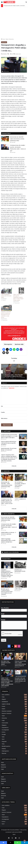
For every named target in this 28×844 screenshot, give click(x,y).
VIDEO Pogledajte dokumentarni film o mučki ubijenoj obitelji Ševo (8, 540)
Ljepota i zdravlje (6, 704)
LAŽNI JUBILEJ (18, 589)
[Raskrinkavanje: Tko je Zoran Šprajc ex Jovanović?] (23, 450)
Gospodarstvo (5, 727)
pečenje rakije (19, 344)
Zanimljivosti (5, 701)
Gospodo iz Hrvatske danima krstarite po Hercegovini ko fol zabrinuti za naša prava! (6, 314)
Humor (3, 706)
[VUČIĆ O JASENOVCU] (21, 494)
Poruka (3, 619)
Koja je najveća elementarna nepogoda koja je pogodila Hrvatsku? (8, 443)
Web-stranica (4, 418)
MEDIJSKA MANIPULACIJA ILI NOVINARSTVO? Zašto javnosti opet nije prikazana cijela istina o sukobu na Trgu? (7, 573)
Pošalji (3, 640)
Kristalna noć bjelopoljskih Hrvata (20, 570)
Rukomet (4, 753)
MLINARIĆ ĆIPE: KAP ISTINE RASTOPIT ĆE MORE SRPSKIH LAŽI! (20, 679)
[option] (14, 372)
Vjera (3, 736)
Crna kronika (5, 722)
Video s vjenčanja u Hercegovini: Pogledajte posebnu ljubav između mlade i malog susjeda (18, 297)
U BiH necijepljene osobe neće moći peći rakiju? (6, 296)
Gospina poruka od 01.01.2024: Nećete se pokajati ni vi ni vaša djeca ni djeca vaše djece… (9, 436)
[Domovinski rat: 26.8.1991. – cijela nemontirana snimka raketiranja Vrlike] (5, 138)
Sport (3, 739)
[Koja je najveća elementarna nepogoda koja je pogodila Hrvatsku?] (23, 443)
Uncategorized (5, 729)
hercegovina (8, 344)
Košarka (4, 748)
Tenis (3, 743)
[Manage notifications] (24, 841)
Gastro (3, 708)
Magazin (4, 699)
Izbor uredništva (5, 694)
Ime (2, 406)
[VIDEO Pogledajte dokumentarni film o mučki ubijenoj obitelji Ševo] (23, 541)
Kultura (3, 732)
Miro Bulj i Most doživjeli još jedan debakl (5, 663)
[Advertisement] (14, 23)
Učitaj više (14, 466)
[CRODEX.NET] (9, 2)
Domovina (11, 39)
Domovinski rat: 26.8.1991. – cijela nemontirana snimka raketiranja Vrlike (17, 138)
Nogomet (4, 741)
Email (3, 614)
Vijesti (7, 39)
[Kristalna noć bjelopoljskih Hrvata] (21, 564)
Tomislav (14, 358)
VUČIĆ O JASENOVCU (9, 5)
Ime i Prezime (5, 608)
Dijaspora (4, 725)
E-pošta (3, 412)
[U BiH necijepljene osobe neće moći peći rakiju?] (6, 290)
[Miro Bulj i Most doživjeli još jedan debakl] (7, 656)
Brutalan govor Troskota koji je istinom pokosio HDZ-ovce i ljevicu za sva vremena (7, 591)
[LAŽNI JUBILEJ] (21, 584)
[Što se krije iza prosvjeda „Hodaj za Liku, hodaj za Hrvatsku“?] (21, 477)
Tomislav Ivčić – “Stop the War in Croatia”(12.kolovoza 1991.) (14, 375)
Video (3, 697)
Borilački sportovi (6, 746)
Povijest (4, 734)
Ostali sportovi (5, 751)
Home (3, 39)
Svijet (3, 720)
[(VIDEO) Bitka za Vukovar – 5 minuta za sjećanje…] (23, 534)
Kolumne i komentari (6, 711)
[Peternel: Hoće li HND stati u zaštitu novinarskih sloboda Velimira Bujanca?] (21, 656)
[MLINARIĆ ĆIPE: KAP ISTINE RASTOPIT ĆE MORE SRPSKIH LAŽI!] (21, 673)
